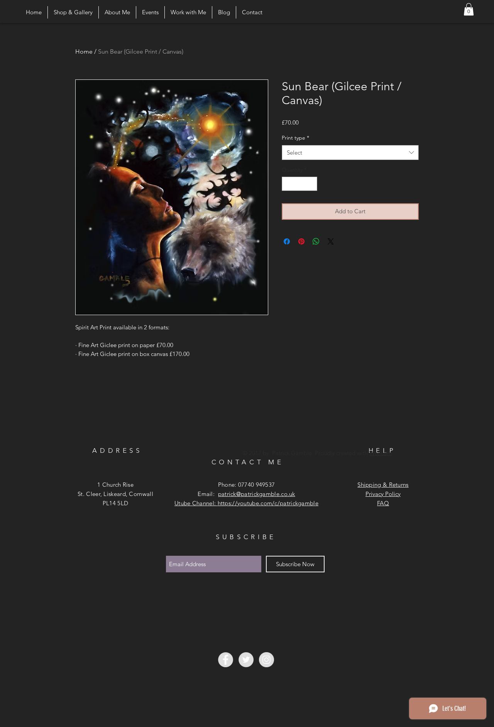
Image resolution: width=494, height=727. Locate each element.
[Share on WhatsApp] (316, 241)
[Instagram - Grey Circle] (266, 659)
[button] (469, 9)
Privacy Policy (383, 494)
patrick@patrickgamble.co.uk (256, 494)
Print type (295, 137)
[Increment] (311, 184)
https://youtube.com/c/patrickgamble (268, 503)
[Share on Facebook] (286, 241)
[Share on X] (330, 241)
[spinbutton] (299, 184)
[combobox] (350, 152)
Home (84, 51)
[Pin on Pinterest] (301, 241)
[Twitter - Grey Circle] (246, 659)
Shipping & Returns (382, 484)
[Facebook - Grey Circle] (225, 659)
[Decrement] (288, 184)
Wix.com (380, 453)
